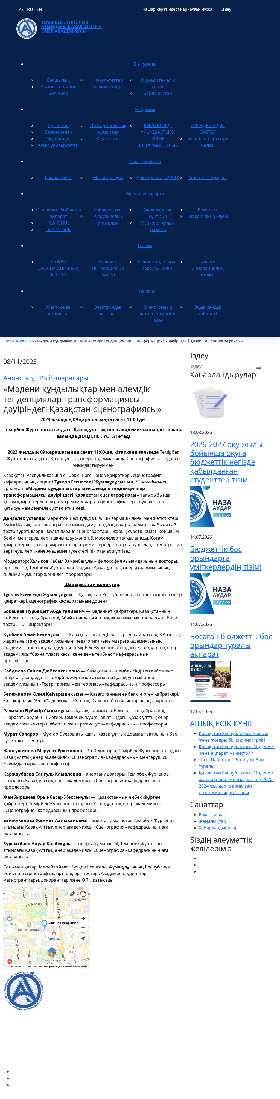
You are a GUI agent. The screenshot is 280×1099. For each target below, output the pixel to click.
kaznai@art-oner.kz (233, 985)
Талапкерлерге (145, 161)
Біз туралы (145, 64)
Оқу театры (108, 139)
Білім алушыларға (145, 194)
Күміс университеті (58, 145)
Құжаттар (58, 126)
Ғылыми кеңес (108, 87)
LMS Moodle (58, 229)
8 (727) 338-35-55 (230, 1002)
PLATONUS (58, 223)
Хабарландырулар (218, 828)
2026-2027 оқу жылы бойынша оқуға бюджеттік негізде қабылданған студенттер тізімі (226, 462)
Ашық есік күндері (207, 177)
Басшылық (58, 80)
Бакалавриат (58, 177)
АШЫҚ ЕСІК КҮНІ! (221, 723)
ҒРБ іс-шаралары (62, 378)
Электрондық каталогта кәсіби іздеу (158, 313)
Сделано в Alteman (257, 1096)
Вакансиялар (58, 132)
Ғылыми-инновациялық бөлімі (108, 268)
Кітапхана (145, 291)
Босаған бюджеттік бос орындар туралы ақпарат (231, 645)
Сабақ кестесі (108, 210)
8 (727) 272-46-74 (114, 912)
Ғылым (145, 246)
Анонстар (25, 340)
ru (30, 9)
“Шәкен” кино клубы (207, 216)
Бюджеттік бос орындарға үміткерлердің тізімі (226, 558)
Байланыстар (158, 93)
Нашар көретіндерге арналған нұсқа (177, 9)
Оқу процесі (58, 139)
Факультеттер (108, 80)
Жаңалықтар (212, 821)
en (39, 9)
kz (22, 9)
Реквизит (207, 210)
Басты (9, 340)
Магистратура (108, 177)
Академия (145, 109)
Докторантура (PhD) (157, 177)
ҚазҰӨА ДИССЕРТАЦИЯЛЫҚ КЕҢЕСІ (58, 268)
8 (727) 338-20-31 (207, 912)
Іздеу (226, 9)
